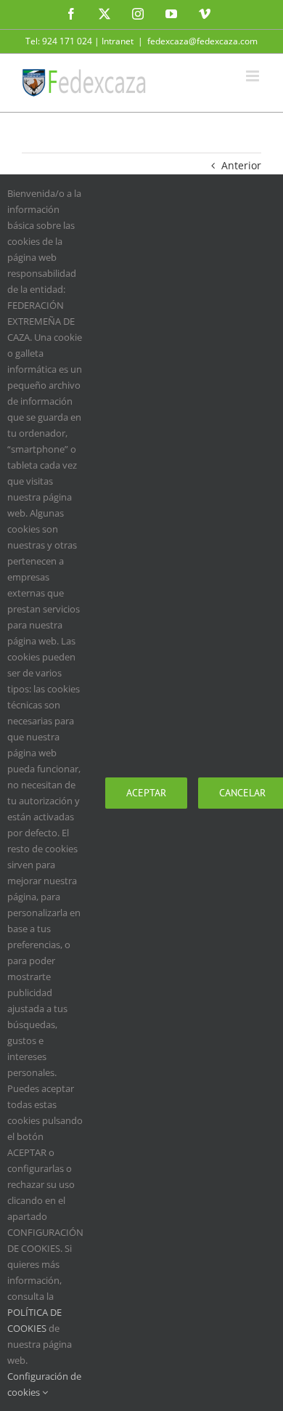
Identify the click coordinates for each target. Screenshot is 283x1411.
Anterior (241, 165)
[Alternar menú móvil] (253, 76)
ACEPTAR (146, 792)
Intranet (118, 41)
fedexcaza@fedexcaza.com (202, 41)
